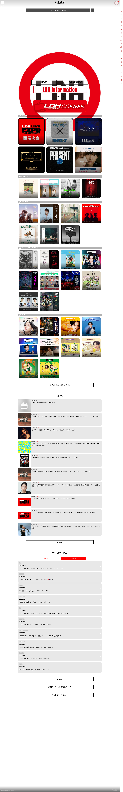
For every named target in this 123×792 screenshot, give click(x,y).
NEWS (44, 82)
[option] (60, 89)
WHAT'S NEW (75, 82)
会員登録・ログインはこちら (58, 10)
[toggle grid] (2, 2)
